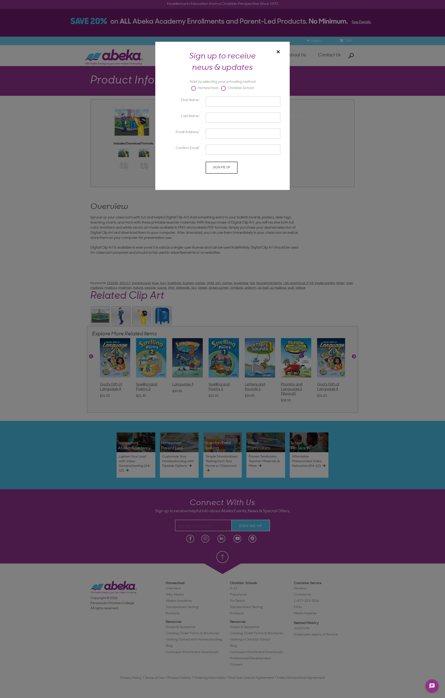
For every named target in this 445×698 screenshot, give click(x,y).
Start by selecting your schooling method (222, 82)
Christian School (240, 88)
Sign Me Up (221, 167)
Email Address (187, 132)
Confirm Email (187, 148)
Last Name (190, 116)
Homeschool (207, 88)
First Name (190, 100)
